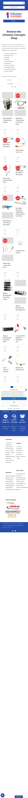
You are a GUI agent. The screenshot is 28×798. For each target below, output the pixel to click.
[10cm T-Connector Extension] (7, 360)
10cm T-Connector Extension (5, 369)
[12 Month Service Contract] (20, 242)
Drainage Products (9, 67)
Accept (14, 398)
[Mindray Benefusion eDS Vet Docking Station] (7, 285)
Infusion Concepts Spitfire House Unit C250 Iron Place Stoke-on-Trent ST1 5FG (10, 479)
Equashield (7, 63)
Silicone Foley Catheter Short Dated (7, 265)
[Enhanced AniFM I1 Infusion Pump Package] (7, 104)
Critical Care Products (10, 69)
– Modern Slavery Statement (10, 460)
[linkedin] (12, 530)
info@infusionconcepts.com (13, 489)
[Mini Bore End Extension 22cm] (20, 360)
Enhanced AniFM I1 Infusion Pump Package (7, 120)
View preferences (14, 405)
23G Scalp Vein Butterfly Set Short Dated (19, 172)
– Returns (23, 456)
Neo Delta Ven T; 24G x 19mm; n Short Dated (7, 222)
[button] (26, 389)
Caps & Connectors (10, 65)
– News (18, 458)
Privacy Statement (16, 408)
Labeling (7, 59)
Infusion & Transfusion (11, 53)
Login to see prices (5, 131)
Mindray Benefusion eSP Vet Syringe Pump (20, 307)
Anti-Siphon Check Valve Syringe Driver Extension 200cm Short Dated (20, 212)
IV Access (7, 57)
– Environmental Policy (9, 448)
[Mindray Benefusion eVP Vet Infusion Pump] (7, 328)
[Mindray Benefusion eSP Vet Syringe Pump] (20, 292)
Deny (14, 402)
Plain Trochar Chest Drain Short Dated (7, 180)
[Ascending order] (20, 80)
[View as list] (15, 87)
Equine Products (9, 71)
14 (21, 387)
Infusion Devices (9, 61)
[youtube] (15, 530)
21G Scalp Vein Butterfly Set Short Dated (6, 144)
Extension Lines (9, 55)
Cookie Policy (10, 408)
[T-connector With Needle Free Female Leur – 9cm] (20, 328)
